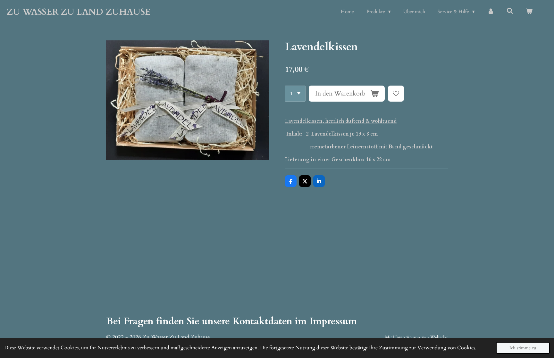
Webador (439, 337)
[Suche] (510, 11)
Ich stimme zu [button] (522, 348)
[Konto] (490, 11)
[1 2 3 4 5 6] (295, 94)
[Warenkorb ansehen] (529, 11)
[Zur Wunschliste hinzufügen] (396, 94)
